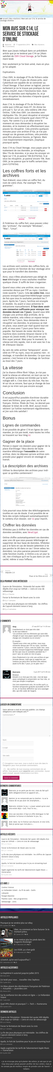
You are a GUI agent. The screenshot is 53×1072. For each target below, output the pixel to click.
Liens (14, 902)
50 (14, 925)
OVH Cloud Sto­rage (24, 56)
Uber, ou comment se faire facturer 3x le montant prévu (31, 930)
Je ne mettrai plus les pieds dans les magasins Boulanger (29, 940)
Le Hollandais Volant (9, 890)
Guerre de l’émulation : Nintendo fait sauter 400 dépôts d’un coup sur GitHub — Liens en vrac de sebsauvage (24, 588)
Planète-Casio (6, 899)
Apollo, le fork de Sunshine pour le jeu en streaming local (24, 863)
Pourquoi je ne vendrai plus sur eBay (16, 923)
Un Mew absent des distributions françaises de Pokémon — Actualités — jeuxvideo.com (25, 987)
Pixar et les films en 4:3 (38, 575)
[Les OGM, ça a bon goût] (6, 953)
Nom (5, 740)
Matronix (8, 45)
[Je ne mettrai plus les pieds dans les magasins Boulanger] (6, 943)
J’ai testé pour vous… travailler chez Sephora (19, 980)
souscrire (26, 771)
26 (30, 952)
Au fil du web (24, 890)
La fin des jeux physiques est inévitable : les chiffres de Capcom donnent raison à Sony (25, 605)
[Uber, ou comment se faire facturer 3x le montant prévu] (6, 932)
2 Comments (10, 46)
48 (27, 934)
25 (16, 962)
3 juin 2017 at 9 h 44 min (42, 672)
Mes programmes (20, 899)
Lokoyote (5, 893)
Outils (33, 890)
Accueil (5, 19)
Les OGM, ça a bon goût (24, 950)
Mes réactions (14, 19)
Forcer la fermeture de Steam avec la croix (21, 597)
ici (29, 435)
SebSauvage (6, 902)
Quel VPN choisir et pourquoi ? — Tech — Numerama (23, 1004)
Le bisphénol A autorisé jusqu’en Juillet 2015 (19, 973)
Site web (6, 756)
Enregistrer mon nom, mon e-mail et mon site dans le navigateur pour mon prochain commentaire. (25, 764)
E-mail (5, 748)
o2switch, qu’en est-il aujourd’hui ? (15, 960)
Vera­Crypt (33, 532)
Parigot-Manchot (7, 896)
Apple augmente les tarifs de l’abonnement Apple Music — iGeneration (24, 1049)
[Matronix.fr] (26, 7)
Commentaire (9, 715)
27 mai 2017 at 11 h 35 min (41, 626)
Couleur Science (7, 887)
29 (30, 944)
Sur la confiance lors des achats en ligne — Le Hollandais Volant (25, 996)
